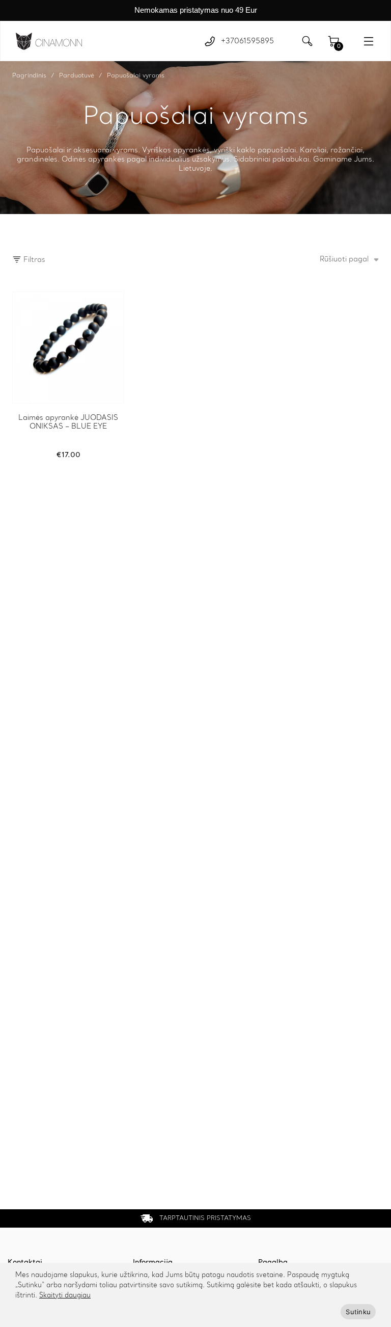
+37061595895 (247, 41)
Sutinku (358, 1312)
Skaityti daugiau (65, 1295)
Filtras (33, 259)
